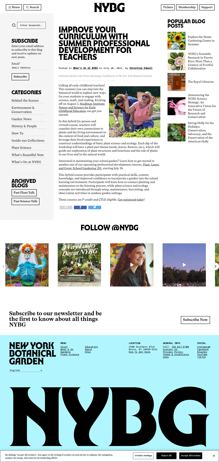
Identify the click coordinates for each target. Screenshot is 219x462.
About (88, 349)
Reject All (166, 456)
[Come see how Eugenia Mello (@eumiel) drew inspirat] (131, 265)
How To (17, 133)
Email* (16, 63)
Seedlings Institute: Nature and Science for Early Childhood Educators (82, 108)
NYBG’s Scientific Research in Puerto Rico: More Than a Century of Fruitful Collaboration (200, 61)
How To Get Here (139, 352)
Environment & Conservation (23, 110)
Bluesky (202, 352)
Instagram (203, 347)
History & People (24, 126)
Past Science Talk (25, 201)
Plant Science (21, 148)
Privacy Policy (173, 352)
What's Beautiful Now (28, 155)
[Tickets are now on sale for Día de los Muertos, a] (27, 265)
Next (215, 266)
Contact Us (170, 349)
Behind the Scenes (25, 100)
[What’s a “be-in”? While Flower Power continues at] (184, 265)
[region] (109, 456)
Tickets (168, 7)
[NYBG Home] (109, 7)
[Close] (213, 455)
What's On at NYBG (26, 162)
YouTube (202, 354)
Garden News (22, 119)
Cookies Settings (143, 456)
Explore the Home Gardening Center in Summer (201, 41)
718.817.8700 (180, 347)
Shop (88, 352)
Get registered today (131, 199)
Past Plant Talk (24, 192)
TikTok (201, 357)
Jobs (166, 357)
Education (91, 347)
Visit (64, 347)
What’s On (66, 349)
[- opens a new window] (65, 207)
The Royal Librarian (201, 81)
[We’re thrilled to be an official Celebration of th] (79, 265)
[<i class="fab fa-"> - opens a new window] (94, 207)
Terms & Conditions (176, 354)
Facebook (203, 349)
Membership (187, 7)
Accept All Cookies (190, 456)
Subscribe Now (195, 320)
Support (207, 7)
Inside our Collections (28, 140)
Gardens (65, 352)
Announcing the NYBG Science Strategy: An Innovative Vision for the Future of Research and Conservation (202, 106)
